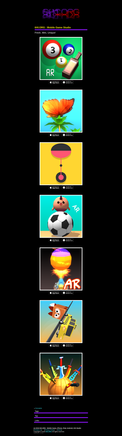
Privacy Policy (49, 430)
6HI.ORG (61, 13)
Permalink (38, 408)
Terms (59, 430)
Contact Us (37, 430)
